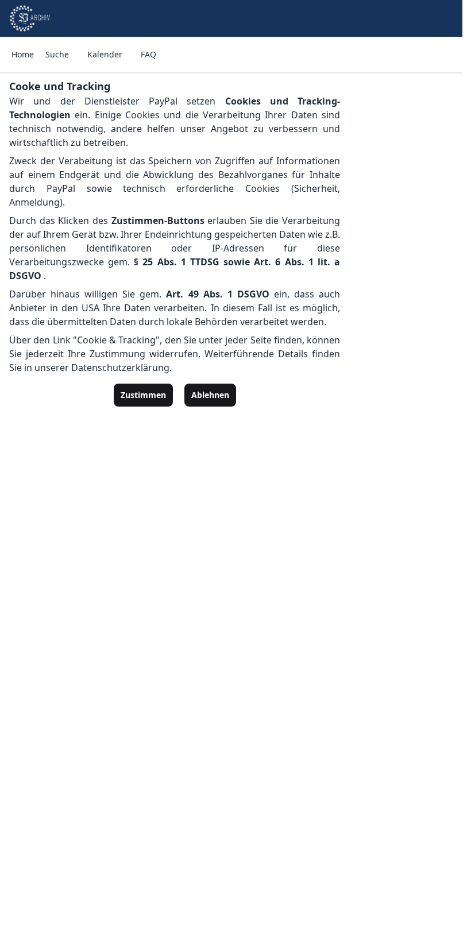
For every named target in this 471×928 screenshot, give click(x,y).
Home (22, 54)
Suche (57, 54)
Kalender (104, 54)
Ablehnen (210, 394)
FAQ (148, 54)
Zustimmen (143, 394)
